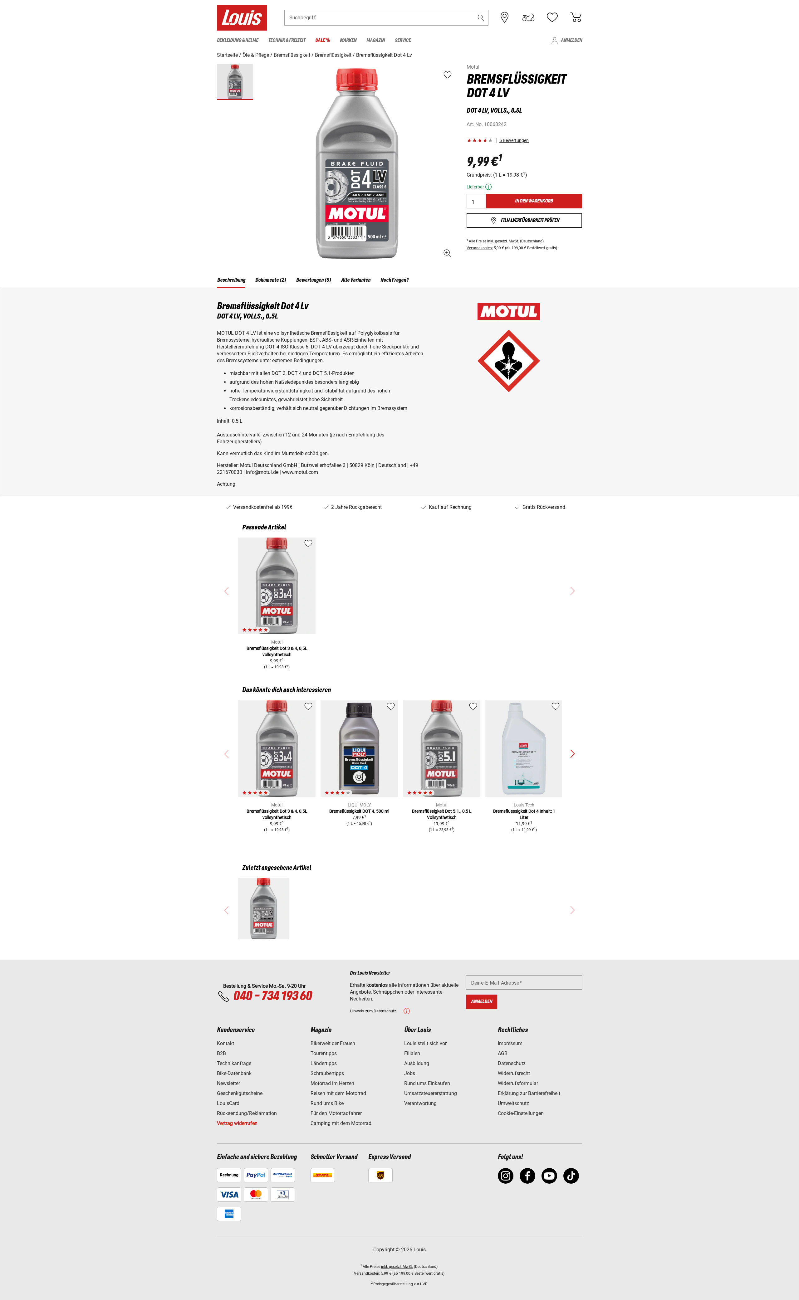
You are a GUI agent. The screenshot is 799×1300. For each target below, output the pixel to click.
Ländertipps (324, 1063)
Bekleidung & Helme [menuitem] (237, 40)
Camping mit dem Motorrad (341, 1123)
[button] (481, 17)
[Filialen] (504, 17)
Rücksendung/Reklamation (247, 1113)
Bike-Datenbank (234, 1073)
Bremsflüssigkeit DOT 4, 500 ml (359, 811)
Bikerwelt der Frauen (333, 1043)
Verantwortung (420, 1103)
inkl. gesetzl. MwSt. (503, 241)
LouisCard (228, 1103)
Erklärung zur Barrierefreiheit (529, 1093)
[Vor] (572, 754)
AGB (502, 1053)
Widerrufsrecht (514, 1073)
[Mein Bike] (528, 17)
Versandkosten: (480, 248)
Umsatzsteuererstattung (430, 1093)
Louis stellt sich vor (425, 1043)
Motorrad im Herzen (332, 1083)
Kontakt (225, 1043)
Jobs (409, 1073)
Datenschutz (512, 1063)
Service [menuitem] (403, 40)
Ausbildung (416, 1063)
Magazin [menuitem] (375, 40)
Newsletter (228, 1083)
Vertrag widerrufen (237, 1123)
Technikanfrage (234, 1063)
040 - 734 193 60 (272, 996)
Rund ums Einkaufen (427, 1083)
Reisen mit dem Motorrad (338, 1093)
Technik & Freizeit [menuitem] (286, 40)
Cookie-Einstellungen (521, 1113)
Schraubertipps (327, 1073)
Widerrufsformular (518, 1083)
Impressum (510, 1043)
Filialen (412, 1053)
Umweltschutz (513, 1103)
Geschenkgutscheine (239, 1093)
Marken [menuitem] (348, 40)
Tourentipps (324, 1053)
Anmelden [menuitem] (571, 40)
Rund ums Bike (327, 1103)
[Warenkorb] (576, 17)
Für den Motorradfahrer (336, 1113)
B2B (221, 1053)
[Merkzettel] (552, 17)
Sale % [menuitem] (322, 40)
